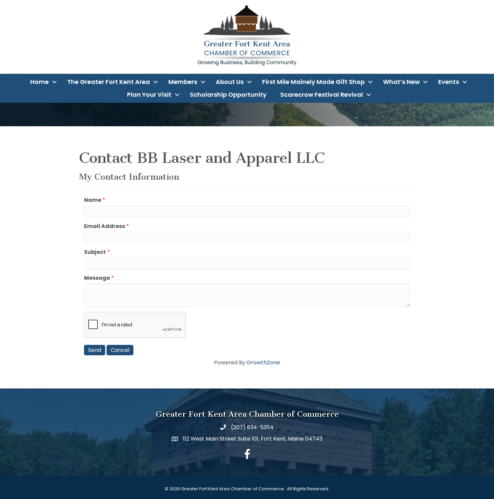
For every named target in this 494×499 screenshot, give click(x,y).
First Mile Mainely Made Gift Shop (313, 82)
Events (448, 82)
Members (182, 82)
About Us (230, 82)
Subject (95, 252)
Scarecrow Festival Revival (321, 94)
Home (39, 82)
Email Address (104, 226)
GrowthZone (263, 362)
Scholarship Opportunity (228, 94)
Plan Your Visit (149, 94)
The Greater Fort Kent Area (108, 82)
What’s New (401, 82)
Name (92, 200)
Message (97, 278)
